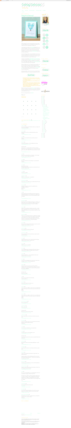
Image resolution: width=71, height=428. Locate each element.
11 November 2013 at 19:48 (26, 251)
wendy (22, 331)
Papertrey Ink (36, 120)
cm (21, 192)
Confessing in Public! (38, 10)
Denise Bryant (23, 200)
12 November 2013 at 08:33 (26, 324)
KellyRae (22, 264)
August (44, 123)
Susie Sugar (23, 320)
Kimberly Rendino (23, 180)
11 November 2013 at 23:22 (26, 299)
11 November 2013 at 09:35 (26, 134)
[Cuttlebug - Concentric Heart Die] (27, 114)
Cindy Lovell (23, 125)
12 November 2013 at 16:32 (26, 339)
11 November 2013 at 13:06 (26, 178)
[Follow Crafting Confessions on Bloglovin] (44, 36)
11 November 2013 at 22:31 (26, 284)
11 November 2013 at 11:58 (26, 157)
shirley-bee (22, 341)
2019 (43, 96)
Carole (22, 238)
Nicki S (22, 248)
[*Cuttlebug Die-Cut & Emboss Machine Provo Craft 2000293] (31, 114)
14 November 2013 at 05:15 (26, 369)
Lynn (22, 136)
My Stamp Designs (32, 10)
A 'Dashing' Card (45, 108)
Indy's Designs (23, 383)
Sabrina (22, 243)
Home (23, 10)
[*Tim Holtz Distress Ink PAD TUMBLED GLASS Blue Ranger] (35, 101)
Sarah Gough (23, 228)
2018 (43, 97)
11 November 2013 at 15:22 (26, 198)
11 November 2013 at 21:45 (26, 274)
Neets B (22, 222)
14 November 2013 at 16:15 (26, 381)
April (43, 128)
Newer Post (23, 413)
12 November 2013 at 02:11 (26, 308)
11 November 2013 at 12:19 (26, 169)
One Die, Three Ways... (46, 107)
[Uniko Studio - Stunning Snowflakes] (23, 101)
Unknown (22, 286)
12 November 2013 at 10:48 (26, 333)
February (44, 130)
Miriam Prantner (23, 232)
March (44, 129)
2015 (43, 101)
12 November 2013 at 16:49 (26, 344)
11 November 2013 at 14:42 (26, 190)
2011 (43, 134)
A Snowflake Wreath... (46, 109)
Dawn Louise (23, 361)
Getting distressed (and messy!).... (27, 16)
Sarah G (22, 253)
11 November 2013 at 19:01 (26, 241)
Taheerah (22, 352)
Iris (21, 276)
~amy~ (22, 171)
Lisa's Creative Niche (24, 301)
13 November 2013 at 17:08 (26, 359)
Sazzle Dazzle (23, 214)
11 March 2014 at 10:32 (25, 392)
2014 (43, 102)
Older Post (38, 413)
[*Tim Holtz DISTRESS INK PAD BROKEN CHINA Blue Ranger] (31, 101)
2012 (43, 133)
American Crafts (26, 120)
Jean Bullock (23, 346)
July (43, 124)
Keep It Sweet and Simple (24, 394)
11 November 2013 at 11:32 (26, 144)
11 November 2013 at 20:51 (26, 262)
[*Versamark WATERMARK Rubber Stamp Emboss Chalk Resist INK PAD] (27, 101)
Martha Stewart (31, 120)
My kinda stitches (45, 117)
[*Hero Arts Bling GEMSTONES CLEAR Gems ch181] (23, 114)
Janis (22, 371)
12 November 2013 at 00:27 (26, 303)
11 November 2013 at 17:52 (26, 220)
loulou (22, 159)
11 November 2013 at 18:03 (26, 230)
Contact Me (26, 10)
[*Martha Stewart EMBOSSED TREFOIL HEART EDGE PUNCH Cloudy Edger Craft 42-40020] (35, 114)
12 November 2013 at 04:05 (26, 318)
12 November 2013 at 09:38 (26, 329)
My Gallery (44, 10)
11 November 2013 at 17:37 (26, 212)
